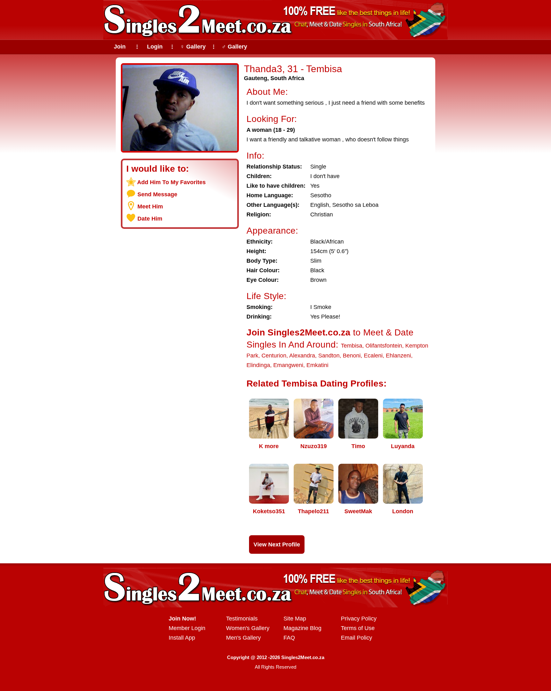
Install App (182, 638)
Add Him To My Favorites (171, 182)
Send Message (157, 194)
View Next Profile (276, 544)
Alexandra (302, 355)
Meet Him (150, 206)
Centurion (273, 355)
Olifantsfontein (383, 345)
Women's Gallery (247, 628)
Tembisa (351, 345)
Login (155, 46)
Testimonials (242, 618)
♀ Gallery (193, 46)
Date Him (149, 218)
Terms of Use (358, 628)
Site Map (294, 618)
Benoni (352, 355)
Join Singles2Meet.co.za (298, 332)
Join (120, 46)
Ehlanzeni (398, 355)
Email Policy (356, 638)
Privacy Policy (359, 618)
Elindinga (258, 365)
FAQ (289, 638)
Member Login (187, 628)
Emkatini (317, 365)
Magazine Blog (302, 628)
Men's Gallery (243, 638)
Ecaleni (373, 355)
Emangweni (288, 365)
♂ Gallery (234, 46)
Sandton (329, 355)
